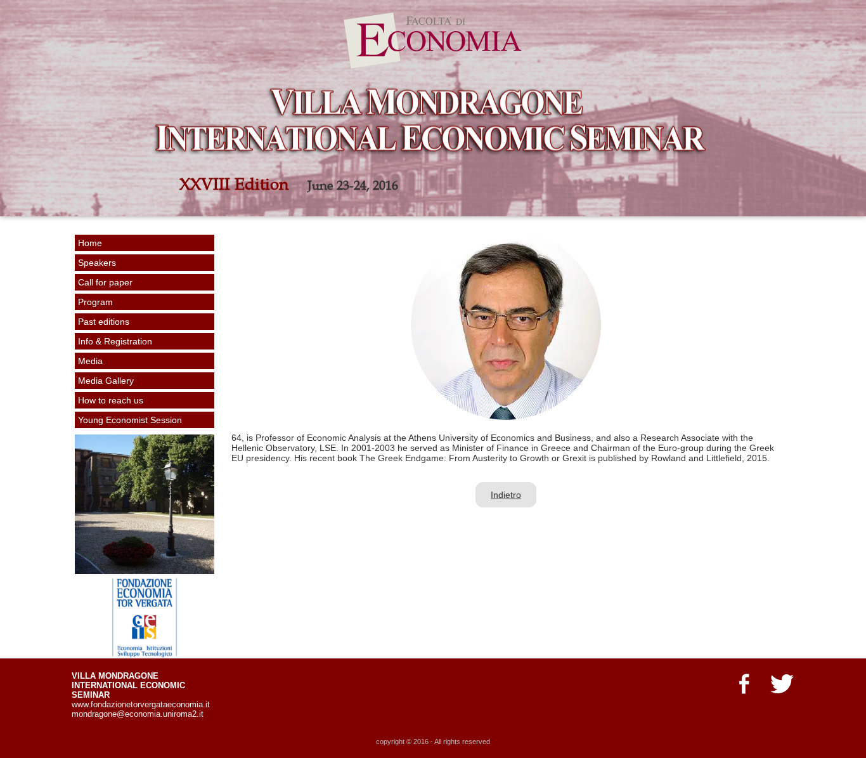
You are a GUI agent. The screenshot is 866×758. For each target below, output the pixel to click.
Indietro (506, 495)
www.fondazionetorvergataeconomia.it (141, 704)
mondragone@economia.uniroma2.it (138, 714)
